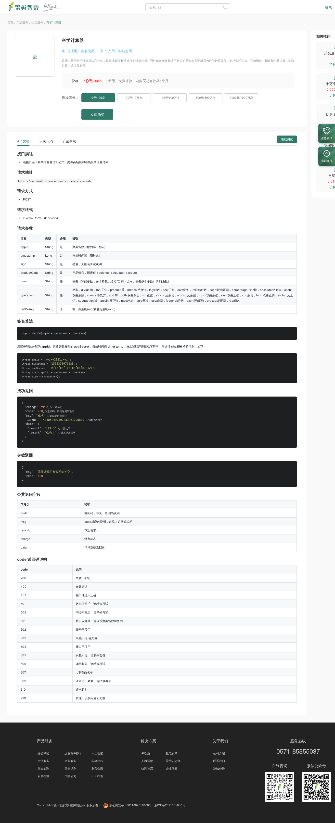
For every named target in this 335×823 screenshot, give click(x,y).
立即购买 (97, 114)
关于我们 (220, 741)
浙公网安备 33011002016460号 (130, 805)
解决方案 (148, 741)
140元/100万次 (170, 97)
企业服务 (70, 761)
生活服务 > (38, 22)
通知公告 (219, 768)
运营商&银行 (72, 753)
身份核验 (43, 753)
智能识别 (70, 768)
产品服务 (44, 741)
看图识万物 (173, 761)
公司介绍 (219, 753)
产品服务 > (23, 22)
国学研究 (70, 776)
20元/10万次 (134, 97)
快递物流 (147, 768)
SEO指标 (97, 776)
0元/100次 (98, 97)
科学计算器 (53, 22)
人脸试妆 (147, 761)
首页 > (11, 22)
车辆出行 (97, 761)
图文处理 (43, 768)
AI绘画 (145, 753)
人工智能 (97, 753)
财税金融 (97, 768)
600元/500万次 (206, 97)
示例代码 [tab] (46, 140)
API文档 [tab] (23, 140)
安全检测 (43, 776)
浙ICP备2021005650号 (169, 805)
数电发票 (172, 753)
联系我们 (219, 761)
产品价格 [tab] (70, 140)
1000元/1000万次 (241, 97)
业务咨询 (327, 138)
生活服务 (43, 761)
